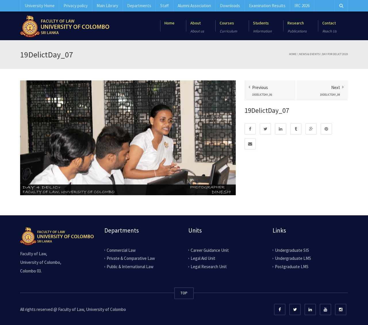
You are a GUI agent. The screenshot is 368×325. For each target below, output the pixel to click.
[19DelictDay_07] (128, 137)
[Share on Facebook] (250, 129)
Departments (139, 5)
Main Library (107, 5)
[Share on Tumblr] (296, 129)
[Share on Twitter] (265, 129)
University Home (40, 5)
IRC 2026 (302, 5)
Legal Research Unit (209, 266)
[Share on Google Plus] (311, 129)
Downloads (230, 5)
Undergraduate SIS (292, 250)
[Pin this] (326, 129)
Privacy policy (76, 5)
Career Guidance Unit (210, 250)
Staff (164, 5)
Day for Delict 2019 (335, 54)
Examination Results (267, 5)
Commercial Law (121, 250)
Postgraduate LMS (291, 266)
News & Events (309, 54)
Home (293, 54)
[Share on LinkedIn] (280, 129)
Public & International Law (130, 266)
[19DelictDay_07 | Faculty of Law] (64, 25)
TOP (184, 293)
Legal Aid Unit (203, 258)
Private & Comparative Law (131, 258)
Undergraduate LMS (293, 258)
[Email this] (250, 144)
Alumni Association (194, 5)
